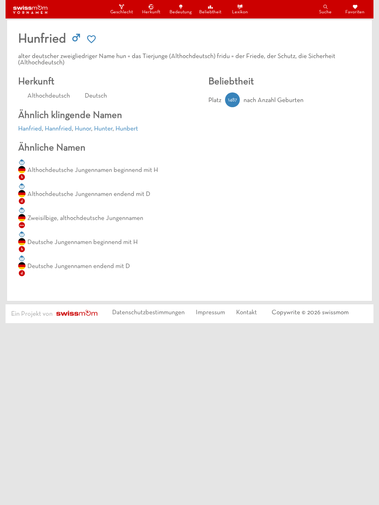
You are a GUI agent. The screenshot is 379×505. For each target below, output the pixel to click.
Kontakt (246, 313)
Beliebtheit (210, 12)
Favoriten (355, 12)
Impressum (210, 313)
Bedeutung (181, 12)
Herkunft (151, 12)
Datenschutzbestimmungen (148, 313)
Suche (325, 12)
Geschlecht (121, 12)
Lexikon (240, 12)
